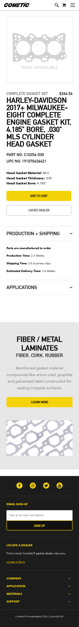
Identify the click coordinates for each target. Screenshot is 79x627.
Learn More (39, 402)
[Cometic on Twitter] (46, 485)
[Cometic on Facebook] (19, 485)
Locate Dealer (38, 210)
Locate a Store (15, 562)
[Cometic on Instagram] (33, 485)
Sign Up (39, 526)
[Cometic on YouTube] (60, 485)
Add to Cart (39, 196)
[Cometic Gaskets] (14, 7)
